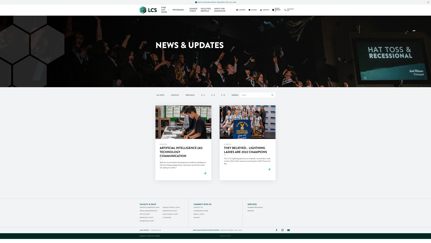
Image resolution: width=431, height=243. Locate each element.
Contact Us (289, 10)
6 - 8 (213, 95)
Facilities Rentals (206, 9)
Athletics (175, 95)
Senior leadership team (149, 207)
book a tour (199, 214)
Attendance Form (201, 211)
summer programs (255, 207)
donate (197, 218)
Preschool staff (147, 218)
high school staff (170, 214)
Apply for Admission (219, 9)
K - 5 (203, 95)
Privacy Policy (225, 236)
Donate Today (193, 9)
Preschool (190, 95)
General (235, 95)
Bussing (251, 211)
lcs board (167, 218)
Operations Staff (170, 211)
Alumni (252, 10)
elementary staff (147, 221)
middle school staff (171, 207)
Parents (264, 10)
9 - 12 (223, 95)
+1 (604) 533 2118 (155, 230)
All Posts (160, 95)
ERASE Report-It (276, 9)
